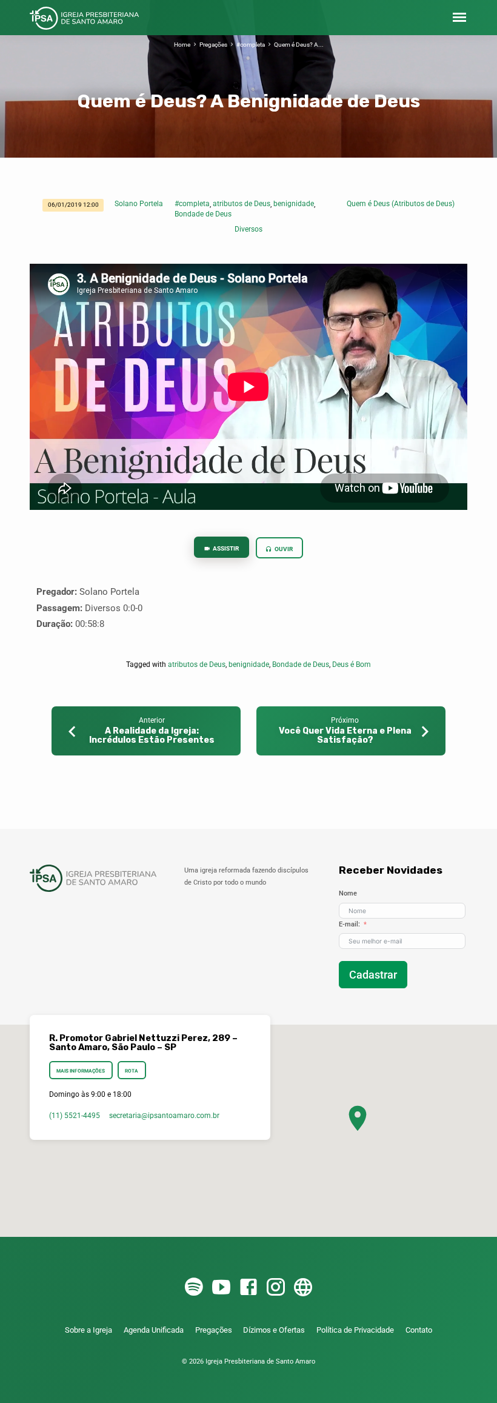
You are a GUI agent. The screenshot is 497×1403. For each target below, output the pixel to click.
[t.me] (303, 1288)
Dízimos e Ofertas (274, 1329)
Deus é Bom (351, 664)
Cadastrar (373, 974)
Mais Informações (80, 1071)
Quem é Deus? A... (299, 44)
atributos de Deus (241, 203)
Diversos (248, 229)
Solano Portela (139, 203)
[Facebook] (248, 1288)
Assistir (225, 548)
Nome (348, 893)
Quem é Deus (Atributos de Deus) (401, 203)
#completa (250, 44)
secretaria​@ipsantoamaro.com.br (164, 1115)
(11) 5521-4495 (74, 1115)
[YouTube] (221, 1288)
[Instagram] (276, 1288)
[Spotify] (194, 1288)
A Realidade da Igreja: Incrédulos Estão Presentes (152, 736)
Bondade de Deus (203, 214)
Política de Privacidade (355, 1329)
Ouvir (283, 549)
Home (182, 44)
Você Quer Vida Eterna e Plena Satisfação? (345, 736)
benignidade (293, 203)
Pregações (213, 44)
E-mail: (349, 924)
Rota (131, 1071)
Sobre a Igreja (88, 1329)
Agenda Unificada (154, 1329)
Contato (418, 1329)
